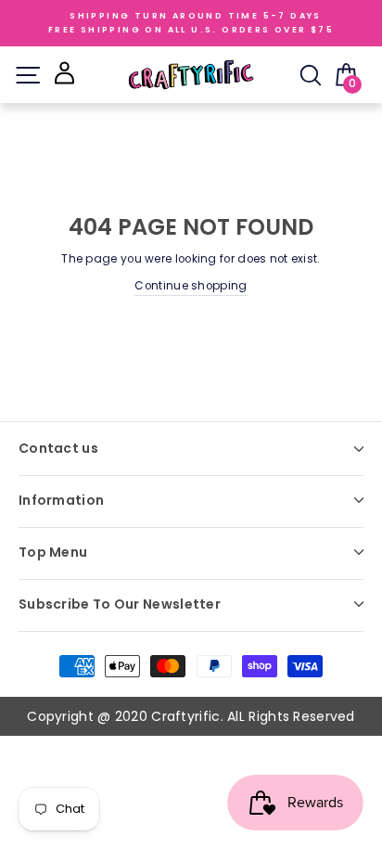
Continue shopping (190, 285)
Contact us (58, 448)
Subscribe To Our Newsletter (120, 604)
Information (61, 500)
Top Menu (53, 552)
